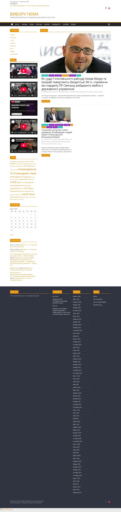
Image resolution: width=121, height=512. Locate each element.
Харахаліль (15, 199)
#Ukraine (27, 161)
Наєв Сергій (28, 182)
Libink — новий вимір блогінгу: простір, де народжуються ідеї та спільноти (32, 5)
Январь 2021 (76, 430)
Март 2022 (76, 390)
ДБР (11, 166)
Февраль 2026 (77, 302)
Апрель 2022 (76, 387)
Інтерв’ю (12, 43)
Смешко (22, 197)
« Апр (11, 235)
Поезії (22, 188)
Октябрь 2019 (77, 472)
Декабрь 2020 (77, 433)
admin (56, 92)
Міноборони (30, 179)
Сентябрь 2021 (77, 407)
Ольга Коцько (26, 185)
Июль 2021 (76, 413)
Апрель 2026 (76, 296)
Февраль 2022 (77, 393)
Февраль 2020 (77, 461)
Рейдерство (13, 194)
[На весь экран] (35, 77)
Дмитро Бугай (15, 166)
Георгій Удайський (55, 141)
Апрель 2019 (76, 487)
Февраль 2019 (77, 492)
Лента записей (97, 299)
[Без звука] (32, 77)
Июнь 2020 (76, 450)
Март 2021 (76, 424)
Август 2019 (76, 478)
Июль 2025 (76, 313)
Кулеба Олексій (52, 144)
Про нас (55, 306)
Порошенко (14, 191)
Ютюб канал (14, 54)
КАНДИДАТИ (56, 24)
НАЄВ (13, 182)
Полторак (28, 188)
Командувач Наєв (25, 173)
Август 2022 (76, 376)
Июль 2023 (76, 347)
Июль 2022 (76, 379)
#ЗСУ (32, 161)
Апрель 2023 (76, 353)
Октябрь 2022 (77, 370)
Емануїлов (63, 141)
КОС (17, 170)
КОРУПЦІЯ (39, 24)
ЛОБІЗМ (73, 24)
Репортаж (13, 37)
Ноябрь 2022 (77, 367)
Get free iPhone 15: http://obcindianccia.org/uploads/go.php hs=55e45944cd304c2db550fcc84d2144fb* (22, 274)
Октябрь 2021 (77, 404)
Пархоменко (15, 188)
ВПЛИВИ (66, 24)
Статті (78, 75)
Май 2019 (76, 484)
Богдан (78, 92)
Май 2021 (76, 418)
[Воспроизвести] (12, 77)
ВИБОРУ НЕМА (24, 14)
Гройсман (20, 164)
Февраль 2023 (77, 359)
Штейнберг (21, 199)
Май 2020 (76, 453)
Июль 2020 (76, 447)
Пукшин (91, 92)
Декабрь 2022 (77, 364)
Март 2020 (76, 458)
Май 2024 (76, 336)
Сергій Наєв (27, 194)
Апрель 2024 (76, 339)
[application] (23, 70)
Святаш (96, 92)
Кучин (17, 179)
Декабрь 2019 (77, 467)
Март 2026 (76, 299)
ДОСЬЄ (17, 24)
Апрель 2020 (76, 455)
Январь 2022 (76, 396)
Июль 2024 (76, 333)
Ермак (68, 141)
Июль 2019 (76, 481)
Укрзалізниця (32, 197)
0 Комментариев (64, 92)
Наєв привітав (16, 185)
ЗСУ (25, 166)
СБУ (20, 194)
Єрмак (43, 141)
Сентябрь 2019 (77, 475)
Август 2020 (76, 444)
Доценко (21, 166)
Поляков (86, 92)
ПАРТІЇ (55, 127)
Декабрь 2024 (77, 325)
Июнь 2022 (76, 381)
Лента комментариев (99, 302)
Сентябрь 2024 (77, 330)
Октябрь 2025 (77, 310)
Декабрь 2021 (77, 399)
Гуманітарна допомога (30, 164)
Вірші (16, 163)
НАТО (22, 182)
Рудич (17, 194)
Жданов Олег (14, 268)
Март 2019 (76, 489)
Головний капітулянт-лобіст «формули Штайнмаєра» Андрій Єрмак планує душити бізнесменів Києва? (56, 133)
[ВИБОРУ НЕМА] (12, 24)
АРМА (73, 92)
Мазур (82, 92)
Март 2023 (76, 356)
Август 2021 (76, 410)
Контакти (55, 296)
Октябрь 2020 (77, 438)
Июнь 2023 (76, 350)
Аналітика (45, 75)
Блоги (12, 48)
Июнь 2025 (76, 316)
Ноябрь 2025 (77, 308)
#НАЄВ (12, 164)
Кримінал (65, 75)
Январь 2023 (76, 362)
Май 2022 (76, 384)
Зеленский (44, 144)
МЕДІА (32, 24)
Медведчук (22, 179)
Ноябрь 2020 (77, 435)
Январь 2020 (76, 464)
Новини (12, 35)
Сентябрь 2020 (77, 441)
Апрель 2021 (76, 421)
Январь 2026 (76, 305)
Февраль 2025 (77, 319)
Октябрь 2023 (77, 344)
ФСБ (11, 199)
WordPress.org (97, 305)
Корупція (27, 177)
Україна (27, 197)
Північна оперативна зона (26, 191)
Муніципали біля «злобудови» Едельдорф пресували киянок (60, 301)
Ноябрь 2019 (77, 470)
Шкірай (101, 92)
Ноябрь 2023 (77, 342)
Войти (95, 296)
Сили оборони (15, 197)
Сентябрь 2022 (77, 373)
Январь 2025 (76, 322)
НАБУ (19, 182)
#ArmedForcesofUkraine (17, 161)
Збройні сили (31, 166)
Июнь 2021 (76, 416)
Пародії (12, 51)
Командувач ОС (16, 177)
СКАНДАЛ (24, 24)
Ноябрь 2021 (77, 401)
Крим (14, 179)
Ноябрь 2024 (77, 327)
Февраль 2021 (77, 427)
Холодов (59, 144)
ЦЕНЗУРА (47, 24)
